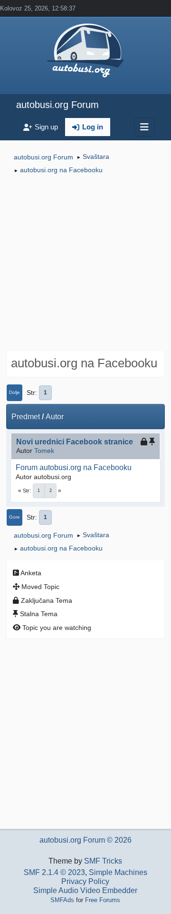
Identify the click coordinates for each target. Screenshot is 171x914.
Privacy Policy (85, 881)
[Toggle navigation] (144, 127)
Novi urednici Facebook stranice (74, 442)
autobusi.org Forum (57, 104)
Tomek (44, 450)
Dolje (14, 392)
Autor (55, 417)
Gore (14, 517)
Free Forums (102, 900)
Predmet (25, 417)
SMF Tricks (103, 861)
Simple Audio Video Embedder (85, 890)
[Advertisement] (85, 264)
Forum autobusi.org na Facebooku (74, 467)
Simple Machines (118, 872)
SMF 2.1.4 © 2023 (54, 872)
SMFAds (62, 900)
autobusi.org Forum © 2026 (85, 840)
